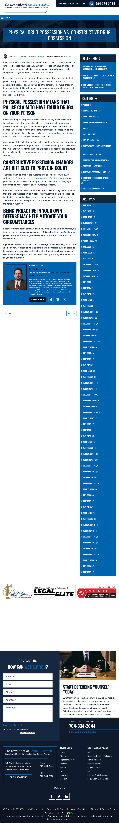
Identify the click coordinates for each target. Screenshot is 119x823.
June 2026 (87, 205)
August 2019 (88, 489)
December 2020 (89, 395)
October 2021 (89, 335)
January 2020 (88, 460)
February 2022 (89, 312)
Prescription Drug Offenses (95, 160)
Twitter (59, 796)
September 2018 (89, 554)
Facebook (52, 796)
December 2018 (89, 537)
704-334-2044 (105, 3)
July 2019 (87, 495)
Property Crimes (94, 767)
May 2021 (87, 365)
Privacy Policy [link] (108, 809)
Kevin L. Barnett (19, 56)
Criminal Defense (36, 56)
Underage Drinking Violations (99, 756)
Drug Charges (89, 116)
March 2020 (88, 448)
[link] (42, 178)
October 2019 (89, 477)
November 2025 (89, 235)
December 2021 (89, 324)
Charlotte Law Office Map (17, 769)
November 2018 (89, 542)
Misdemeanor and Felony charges (97, 146)
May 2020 (87, 436)
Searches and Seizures (92, 166)
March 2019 (88, 519)
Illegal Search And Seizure (98, 779)
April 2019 (87, 513)
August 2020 (88, 418)
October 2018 (89, 548)
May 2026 (87, 211)
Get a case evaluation (27, 733)
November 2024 (89, 270)
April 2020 (87, 442)
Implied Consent (90, 140)
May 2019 (87, 507)
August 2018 (88, 560)
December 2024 (89, 264)
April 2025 (87, 253)
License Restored (94, 763)
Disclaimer (7, 725)
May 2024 (87, 294)
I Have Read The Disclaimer (17, 729)
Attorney (63, 756)
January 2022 (88, 318)
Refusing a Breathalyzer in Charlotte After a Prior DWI (95, 67)
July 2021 (87, 353)
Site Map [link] (95, 809)
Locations (64, 775)
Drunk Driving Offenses (93, 122)
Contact (63, 779)
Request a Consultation (72, 3)
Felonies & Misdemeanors (98, 775)
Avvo (50, 299)
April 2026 (87, 217)
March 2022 (88, 306)
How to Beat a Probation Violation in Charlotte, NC (98, 76)
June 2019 (87, 501)
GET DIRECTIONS (18, 777)
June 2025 (87, 247)
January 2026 (88, 223)
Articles (63, 767)
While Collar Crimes (91, 188)
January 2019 (88, 531)
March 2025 (88, 258)
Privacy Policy (20, 725)
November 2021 (89, 329)
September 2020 (90, 412)
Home (62, 752)
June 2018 (87, 572)
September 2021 (89, 341)
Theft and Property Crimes (94, 172)
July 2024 (87, 282)
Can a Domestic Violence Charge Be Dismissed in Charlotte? (97, 86)
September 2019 (89, 483)
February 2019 (89, 525)
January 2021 (88, 389)
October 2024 (89, 276)
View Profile (37, 299)
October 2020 (89, 406)
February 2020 (89, 454)
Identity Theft (89, 134)
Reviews (63, 763)
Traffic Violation (94, 760)
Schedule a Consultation (82, 732)
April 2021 (87, 371)
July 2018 (87, 566)
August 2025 (88, 241)
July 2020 (87, 424)
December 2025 (89, 229)
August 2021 (88, 347)
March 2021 (88, 377)
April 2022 (87, 300)
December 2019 (89, 466)
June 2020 (87, 430)
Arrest (86, 105)
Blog (62, 771)
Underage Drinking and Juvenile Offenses (96, 179)
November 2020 (89, 400)
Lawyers (57, 299)
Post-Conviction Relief (92, 154)
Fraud (85, 128)
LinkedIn (66, 796)
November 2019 (89, 471)
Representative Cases (69, 760)
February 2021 (89, 383)
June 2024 (87, 288)
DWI (89, 752)
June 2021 (87, 359)
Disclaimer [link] (82, 809)
